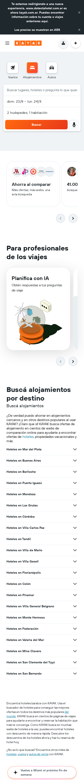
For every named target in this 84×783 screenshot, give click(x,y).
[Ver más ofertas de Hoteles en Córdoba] (75, 516)
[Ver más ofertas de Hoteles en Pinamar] (75, 595)
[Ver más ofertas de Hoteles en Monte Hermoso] (75, 617)
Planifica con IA (30, 278)
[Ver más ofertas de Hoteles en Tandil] (75, 539)
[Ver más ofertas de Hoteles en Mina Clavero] (75, 651)
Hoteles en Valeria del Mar (25, 640)
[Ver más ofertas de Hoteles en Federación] (75, 628)
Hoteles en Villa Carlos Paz (25, 528)
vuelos (22, 754)
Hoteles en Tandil (18, 539)
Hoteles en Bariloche (21, 472)
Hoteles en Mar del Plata (24, 449)
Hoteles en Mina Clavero (23, 651)
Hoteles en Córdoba (20, 516)
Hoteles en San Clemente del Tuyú (30, 662)
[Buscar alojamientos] (32, 67)
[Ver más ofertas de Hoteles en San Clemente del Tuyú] (75, 662)
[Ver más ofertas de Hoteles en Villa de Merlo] (75, 550)
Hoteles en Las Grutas (22, 505)
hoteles (28, 436)
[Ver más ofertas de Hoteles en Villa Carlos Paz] (75, 527)
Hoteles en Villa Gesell (22, 561)
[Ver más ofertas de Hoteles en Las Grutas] (75, 505)
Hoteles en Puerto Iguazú (24, 483)
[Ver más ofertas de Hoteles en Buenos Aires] (75, 460)
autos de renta (38, 754)
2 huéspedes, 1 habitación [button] (27, 112)
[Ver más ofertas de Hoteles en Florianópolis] (75, 572)
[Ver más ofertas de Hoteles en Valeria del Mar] (75, 639)
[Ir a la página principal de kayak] (28, 43)
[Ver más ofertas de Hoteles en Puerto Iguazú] (75, 482)
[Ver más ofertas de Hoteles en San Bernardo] (75, 673)
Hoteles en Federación (22, 629)
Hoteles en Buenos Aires (23, 460)
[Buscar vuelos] (12, 67)
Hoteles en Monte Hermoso (25, 617)
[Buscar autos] (51, 67)
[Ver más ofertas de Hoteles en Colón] (75, 583)
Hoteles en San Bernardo (24, 673)
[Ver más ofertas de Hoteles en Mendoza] (75, 494)
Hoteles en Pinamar (20, 595)
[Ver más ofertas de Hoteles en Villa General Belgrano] (75, 606)
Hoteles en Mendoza (21, 494)
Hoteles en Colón (18, 584)
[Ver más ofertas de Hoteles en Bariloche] (75, 471)
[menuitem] (12, 70)
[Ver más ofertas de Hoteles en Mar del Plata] (75, 449)
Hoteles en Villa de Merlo (24, 550)
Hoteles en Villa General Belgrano (30, 606)
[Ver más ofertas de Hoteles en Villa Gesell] (75, 561)
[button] (79, 12)
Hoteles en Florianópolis (23, 573)
